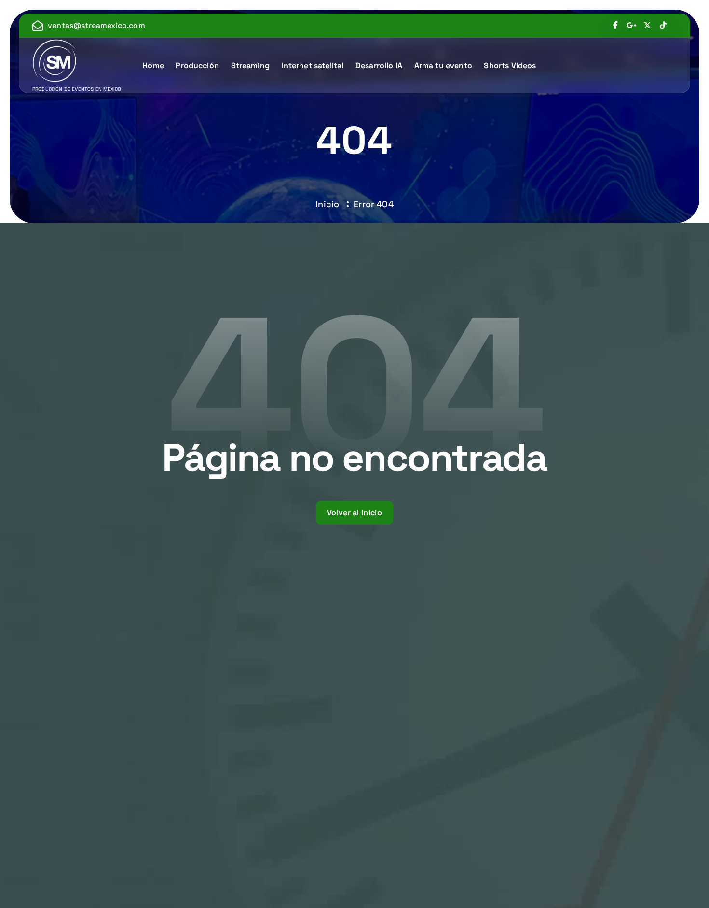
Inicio (327, 204)
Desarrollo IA (378, 65)
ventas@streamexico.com (96, 25)
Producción (197, 65)
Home (153, 65)
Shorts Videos (510, 65)
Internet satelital (313, 65)
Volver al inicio (354, 513)
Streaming (250, 65)
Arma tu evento (443, 65)
